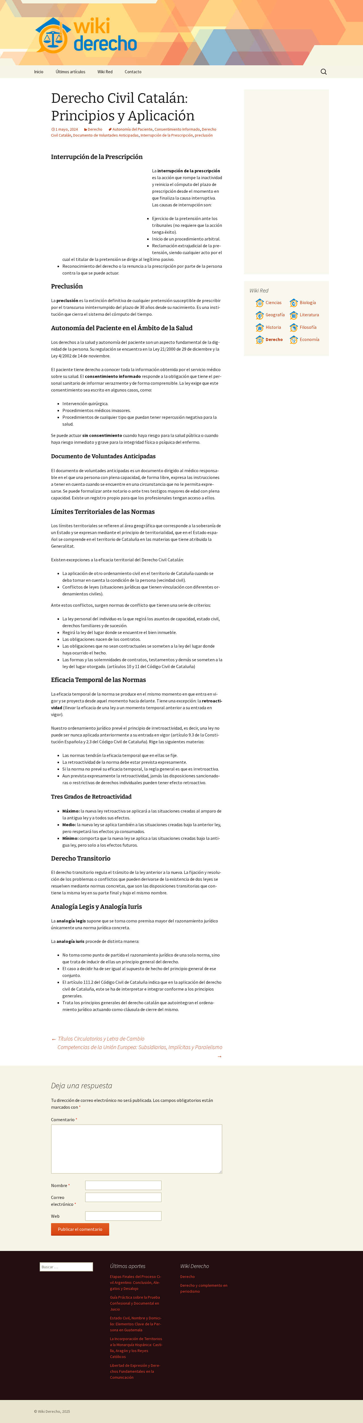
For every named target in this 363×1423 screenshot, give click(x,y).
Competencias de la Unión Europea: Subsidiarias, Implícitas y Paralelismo (140, 1051)
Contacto (133, 71)
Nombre (60, 1185)
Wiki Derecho (49, 1411)
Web (55, 1216)
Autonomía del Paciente (133, 129)
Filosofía (308, 327)
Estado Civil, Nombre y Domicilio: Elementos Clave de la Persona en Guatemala (135, 1323)
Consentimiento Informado (177, 129)
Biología (308, 302)
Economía (309, 339)
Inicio (38, 71)
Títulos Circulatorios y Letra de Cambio (97, 1038)
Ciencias (274, 302)
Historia (273, 327)
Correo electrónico (63, 1200)
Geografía (275, 314)
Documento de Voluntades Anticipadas (106, 135)
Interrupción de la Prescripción (167, 135)
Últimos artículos (70, 71)
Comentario (64, 1119)
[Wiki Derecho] (181, 32)
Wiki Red (105, 71)
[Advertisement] (101, 210)
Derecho (95, 129)
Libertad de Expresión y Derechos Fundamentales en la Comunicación (135, 1371)
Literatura (309, 314)
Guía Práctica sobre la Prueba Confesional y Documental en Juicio (135, 1303)
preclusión (204, 135)
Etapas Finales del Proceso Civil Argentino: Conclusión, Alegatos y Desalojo (135, 1282)
